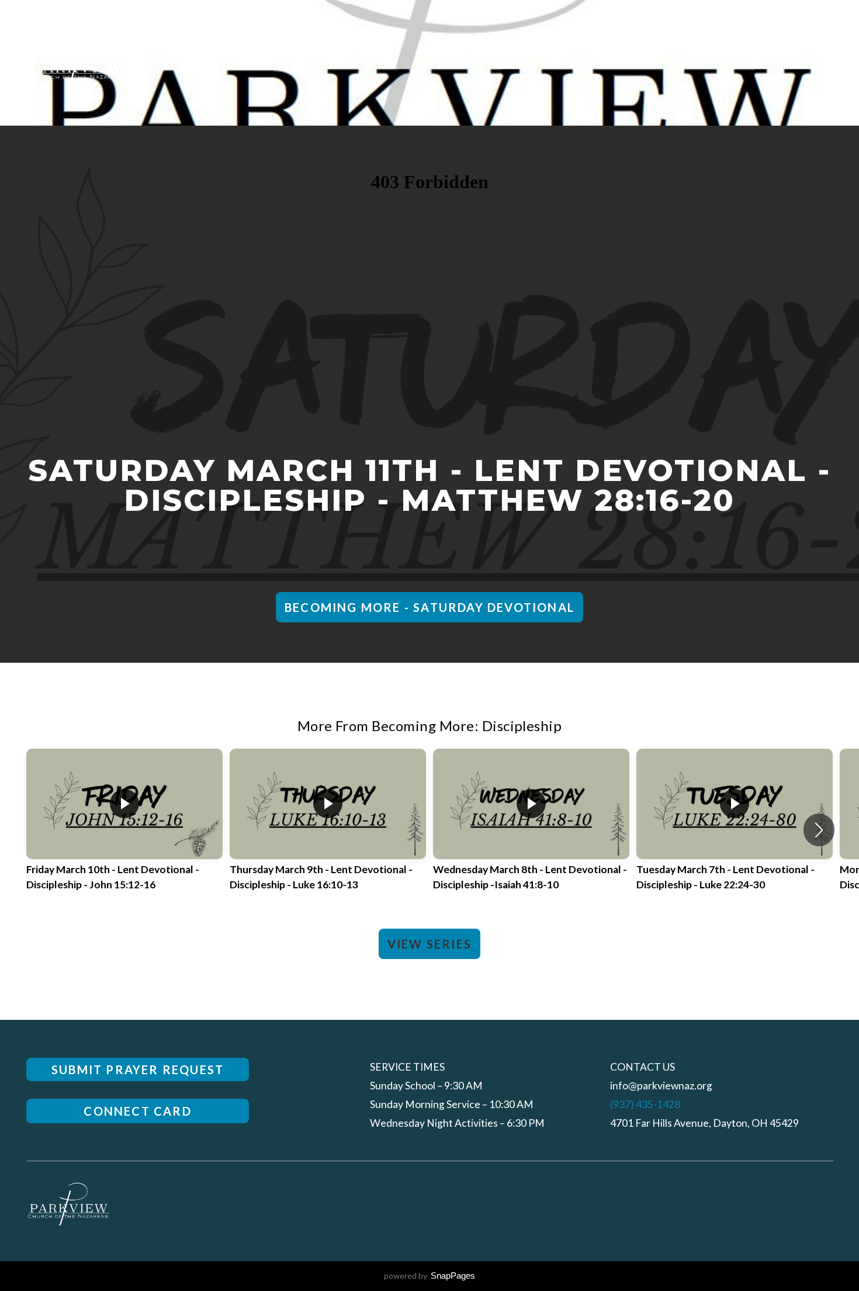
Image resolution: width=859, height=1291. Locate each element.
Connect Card (137, 1111)
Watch (764, 62)
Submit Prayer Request (137, 1069)
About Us (618, 62)
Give (818, 62)
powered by (429, 1275)
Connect (695, 62)
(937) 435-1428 (645, 1104)
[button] (819, 830)
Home (552, 62)
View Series (429, 944)
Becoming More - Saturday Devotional (429, 607)
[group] (124, 830)
